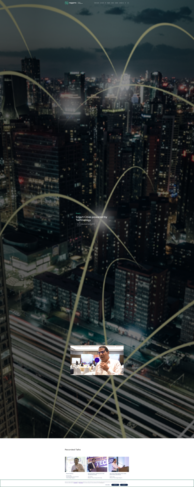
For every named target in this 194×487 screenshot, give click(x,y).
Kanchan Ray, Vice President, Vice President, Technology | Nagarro (72, 476)
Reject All (115, 484)
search (125, 3)
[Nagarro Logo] (74, 3)
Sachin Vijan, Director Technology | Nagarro (116, 477)
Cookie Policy (75, 482)
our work (102, 2)
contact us (121, 2)
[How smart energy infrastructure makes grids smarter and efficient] (118, 464)
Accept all (123, 484)
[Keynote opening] (75, 464)
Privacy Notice (81, 482)
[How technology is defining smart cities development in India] (97, 464)
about (112, 2)
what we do (96, 2)
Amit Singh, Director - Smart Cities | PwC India (95, 477)
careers (116, 2)
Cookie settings (107, 484)
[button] (97, 360)
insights (108, 2)
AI (105, 2)
